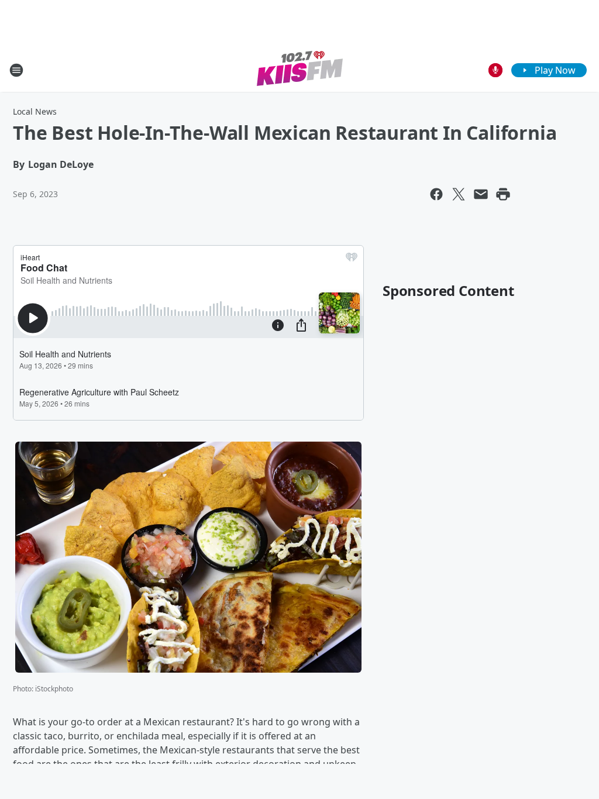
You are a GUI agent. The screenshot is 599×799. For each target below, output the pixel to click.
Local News (35, 111)
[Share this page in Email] (481, 194)
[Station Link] (300, 70)
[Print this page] (503, 194)
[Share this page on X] (458, 194)
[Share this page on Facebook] (436, 194)
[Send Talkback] (495, 70)
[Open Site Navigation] (16, 70)
